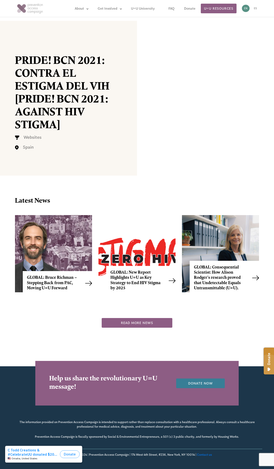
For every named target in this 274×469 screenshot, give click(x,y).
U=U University (143, 8)
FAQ (171, 8)
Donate (189, 8)
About (79, 8)
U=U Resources (218, 8)
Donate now (200, 383)
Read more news (137, 323)
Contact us (204, 454)
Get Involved (107, 8)
